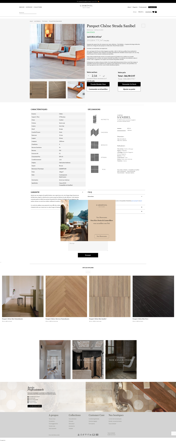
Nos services (52, 426)
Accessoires (72, 426)
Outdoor (71, 428)
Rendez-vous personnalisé (115, 421)
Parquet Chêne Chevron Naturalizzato (57, 319)
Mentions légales (93, 421)
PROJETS (140, 12)
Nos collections (72, 418)
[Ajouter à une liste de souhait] (143, 25)
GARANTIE (35, 192)
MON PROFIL (148, 12)
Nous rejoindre (52, 428)
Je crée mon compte (35, 406)
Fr (133, 12)
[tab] (58, 192)
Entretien (91, 196)
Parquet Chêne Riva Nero (140, 319)
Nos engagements (53, 423)
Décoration (71, 423)
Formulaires (92, 423)
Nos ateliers (52, 421)
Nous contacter (112, 423)
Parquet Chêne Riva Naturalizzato (12, 319)
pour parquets (135, 200)
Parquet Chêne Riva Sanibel (97, 319)
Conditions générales (94, 418)
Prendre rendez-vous (98, 84)
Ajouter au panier (129, 89)
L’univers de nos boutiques (115, 418)
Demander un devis (129, 84)
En (135, 12)
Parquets (71, 421)
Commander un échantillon (98, 89)
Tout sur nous (52, 418)
